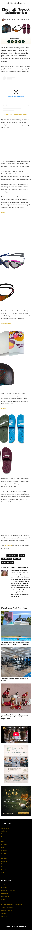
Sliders (3, 409)
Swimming (17, 558)
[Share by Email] (23, 41)
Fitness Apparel (12, 555)
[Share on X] (12, 41)
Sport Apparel (6, 558)
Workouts (4, 850)
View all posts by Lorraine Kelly (20, 598)
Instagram (4, 861)
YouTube (4, 867)
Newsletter (4, 893)
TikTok (3, 873)
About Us (4, 885)
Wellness (4, 844)
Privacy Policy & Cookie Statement (11, 904)
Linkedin (3, 870)
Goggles (3, 212)
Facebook (4, 858)
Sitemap (3, 899)
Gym (2, 847)
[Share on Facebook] (8, 41)
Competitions (5, 896)
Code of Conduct (6, 910)
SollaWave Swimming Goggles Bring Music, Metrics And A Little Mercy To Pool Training (15, 643)
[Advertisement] (16, 144)
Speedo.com (8, 545)
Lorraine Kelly (10, 19)
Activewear (4, 831)
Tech (2, 834)
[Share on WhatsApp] (19, 41)
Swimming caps (6, 323)
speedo (22, 555)
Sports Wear (5, 828)
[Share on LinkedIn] (16, 41)
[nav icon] (2, 3)
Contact (3, 913)
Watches (4, 853)
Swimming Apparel (7, 562)
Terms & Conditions (7, 907)
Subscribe (4, 916)
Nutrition (3, 837)
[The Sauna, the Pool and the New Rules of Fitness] (16, 662)
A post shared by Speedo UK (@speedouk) (16, 114)
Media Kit (4, 888)
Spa (2, 841)
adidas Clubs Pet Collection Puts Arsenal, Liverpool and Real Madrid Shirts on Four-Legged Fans (14, 717)
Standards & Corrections (8, 891)
